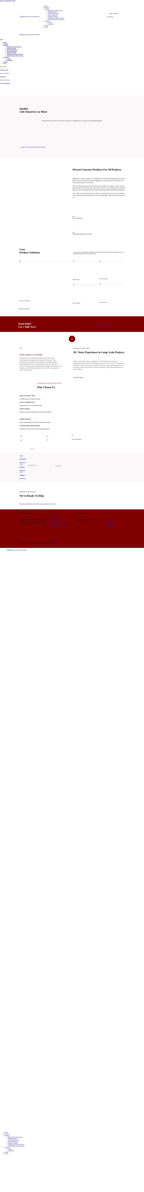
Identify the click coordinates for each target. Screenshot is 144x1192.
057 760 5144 (61, 526)
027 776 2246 (53, 523)
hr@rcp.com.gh (4, 70)
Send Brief (3, 76)
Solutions (22, 475)
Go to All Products (5, 83)
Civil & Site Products (103, 278)
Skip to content (4, 0)
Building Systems (76, 279)
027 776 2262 (61, 523)
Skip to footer (11, 0)
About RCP (23, 459)
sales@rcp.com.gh (54, 519)
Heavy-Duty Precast (103, 302)
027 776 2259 (53, 526)
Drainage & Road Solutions (24, 300)
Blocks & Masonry (76, 303)
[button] (74, 34)
